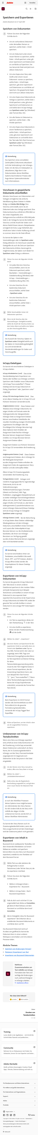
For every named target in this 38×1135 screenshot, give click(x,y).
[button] (25, 2)
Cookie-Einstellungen (20, 1121)
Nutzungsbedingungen (8, 1121)
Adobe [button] (5, 1101)
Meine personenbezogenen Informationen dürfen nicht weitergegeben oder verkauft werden (16, 1125)
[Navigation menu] (3, 2)
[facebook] (4, 1115)
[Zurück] (11, 1015)
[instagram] (7, 1115)
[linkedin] (14, 1115)
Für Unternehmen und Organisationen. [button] (14, 1092)
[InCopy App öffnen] (35, 9)
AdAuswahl (7, 1131)
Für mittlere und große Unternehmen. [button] (14, 1087)
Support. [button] (5, 1096)
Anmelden (32, 3)
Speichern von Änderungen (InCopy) (18, 949)
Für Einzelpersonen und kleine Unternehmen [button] (16, 1083)
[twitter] (11, 1115)
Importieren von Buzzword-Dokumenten (19, 955)
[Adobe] (10, 2)
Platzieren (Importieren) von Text (17, 952)
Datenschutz (29, 1118)
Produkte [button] (5, 1105)
